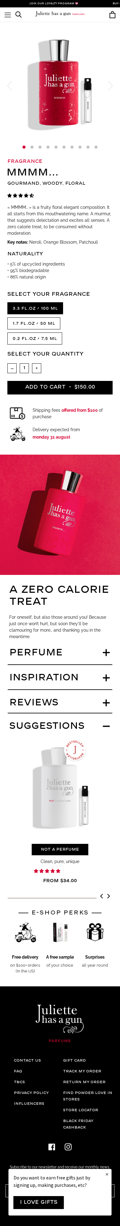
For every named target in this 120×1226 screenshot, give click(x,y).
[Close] (109, 554)
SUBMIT (61, 652)
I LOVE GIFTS (39, 1202)
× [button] (107, 1174)
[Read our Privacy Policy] (101, 633)
